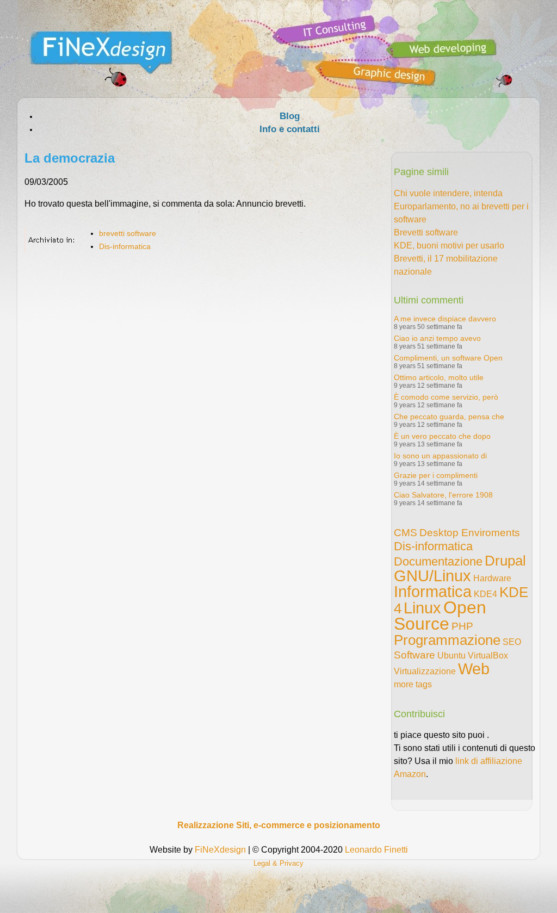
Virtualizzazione (425, 671)
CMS (405, 532)
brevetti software (127, 233)
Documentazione (438, 561)
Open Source (440, 615)
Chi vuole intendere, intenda (448, 193)
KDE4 (485, 594)
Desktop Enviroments (469, 532)
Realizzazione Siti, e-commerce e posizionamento (278, 825)
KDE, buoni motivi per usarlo (449, 245)
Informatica (433, 591)
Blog (290, 116)
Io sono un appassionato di (440, 455)
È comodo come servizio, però (446, 397)
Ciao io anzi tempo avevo (437, 338)
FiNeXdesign (220, 849)
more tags (413, 684)
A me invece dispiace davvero (445, 318)
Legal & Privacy (278, 863)
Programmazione (447, 640)
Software (414, 655)
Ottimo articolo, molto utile (439, 377)
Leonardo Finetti (376, 849)
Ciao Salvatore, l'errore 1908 (443, 494)
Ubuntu (451, 655)
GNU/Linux (432, 576)
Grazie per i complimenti (436, 475)
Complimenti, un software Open (448, 357)
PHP (462, 626)
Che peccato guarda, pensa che (449, 416)
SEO (512, 642)
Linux (422, 608)
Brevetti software (426, 232)
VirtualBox (488, 655)
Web (474, 669)
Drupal (505, 560)
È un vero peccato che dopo (442, 436)
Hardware (492, 578)
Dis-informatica (125, 246)
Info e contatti (289, 129)
